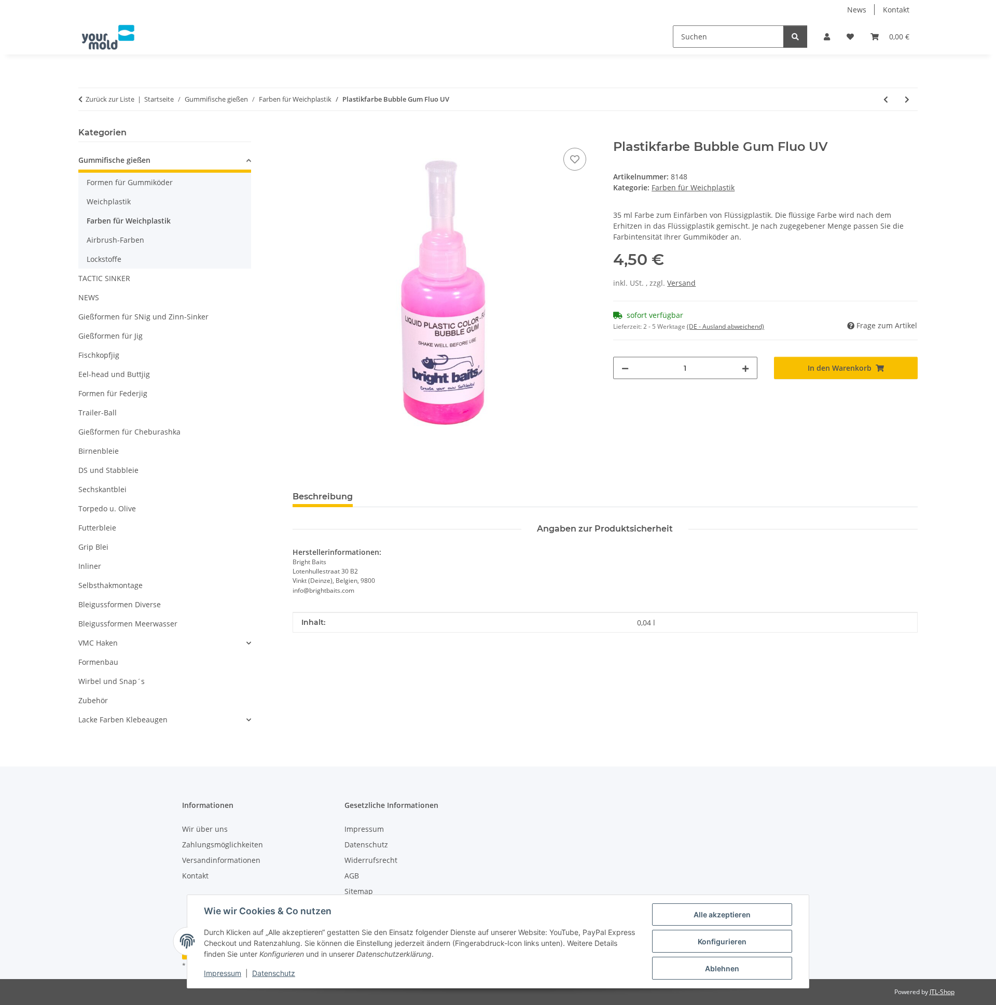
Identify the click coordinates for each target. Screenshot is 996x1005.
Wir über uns (205, 829)
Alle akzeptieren (722, 914)
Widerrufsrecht (370, 860)
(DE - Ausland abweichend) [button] (725, 326)
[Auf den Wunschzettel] (574, 159)
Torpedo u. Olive (107, 508)
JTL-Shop (942, 991)
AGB (351, 876)
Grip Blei (93, 547)
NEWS (88, 297)
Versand (681, 283)
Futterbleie (97, 528)
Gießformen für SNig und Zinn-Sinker (143, 317)
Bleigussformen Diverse (119, 604)
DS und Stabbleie (108, 470)
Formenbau (98, 662)
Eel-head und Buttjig (114, 374)
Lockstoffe (104, 259)
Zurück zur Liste (110, 99)
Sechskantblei (102, 489)
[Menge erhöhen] (745, 368)
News (856, 10)
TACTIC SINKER (104, 278)
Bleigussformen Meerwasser (127, 624)
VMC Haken (98, 643)
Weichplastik (109, 201)
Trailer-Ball (97, 412)
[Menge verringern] (625, 368)
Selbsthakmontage (110, 585)
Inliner (89, 566)
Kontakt (896, 10)
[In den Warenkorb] (301, 133)
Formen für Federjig (112, 393)
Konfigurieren (722, 941)
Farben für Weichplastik (693, 187)
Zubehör (93, 700)
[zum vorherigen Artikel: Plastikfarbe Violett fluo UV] (885, 99)
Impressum (222, 973)
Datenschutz (273, 973)
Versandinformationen (221, 860)
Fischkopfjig (98, 355)
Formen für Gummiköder (130, 182)
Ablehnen (722, 968)
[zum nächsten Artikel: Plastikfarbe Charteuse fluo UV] (907, 99)
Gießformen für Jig (110, 336)
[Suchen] (795, 36)
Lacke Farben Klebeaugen (123, 719)
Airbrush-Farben (115, 240)
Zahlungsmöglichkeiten (222, 844)
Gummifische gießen (114, 160)
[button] (826, 36)
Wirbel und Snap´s (111, 681)
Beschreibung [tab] (323, 496)
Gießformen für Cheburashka (129, 432)
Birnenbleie (98, 451)
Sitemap (358, 891)
